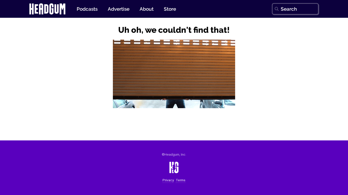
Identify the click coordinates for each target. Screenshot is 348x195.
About (147, 9)
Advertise (118, 9)
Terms (180, 180)
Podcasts (87, 9)
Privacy (168, 180)
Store (170, 9)
